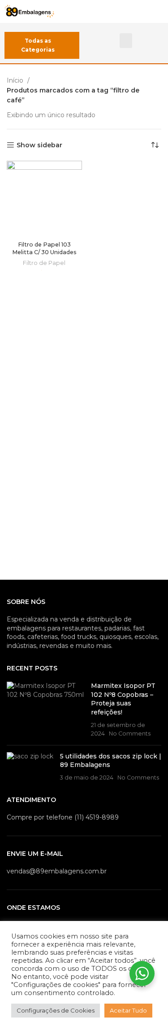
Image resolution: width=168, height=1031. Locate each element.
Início (16, 80)
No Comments (130, 733)
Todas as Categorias (38, 45)
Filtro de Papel (44, 263)
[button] (126, 40)
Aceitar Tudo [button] (128, 1010)
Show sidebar (39, 145)
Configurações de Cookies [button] (56, 1010)
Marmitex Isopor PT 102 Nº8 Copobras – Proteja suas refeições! (123, 699)
